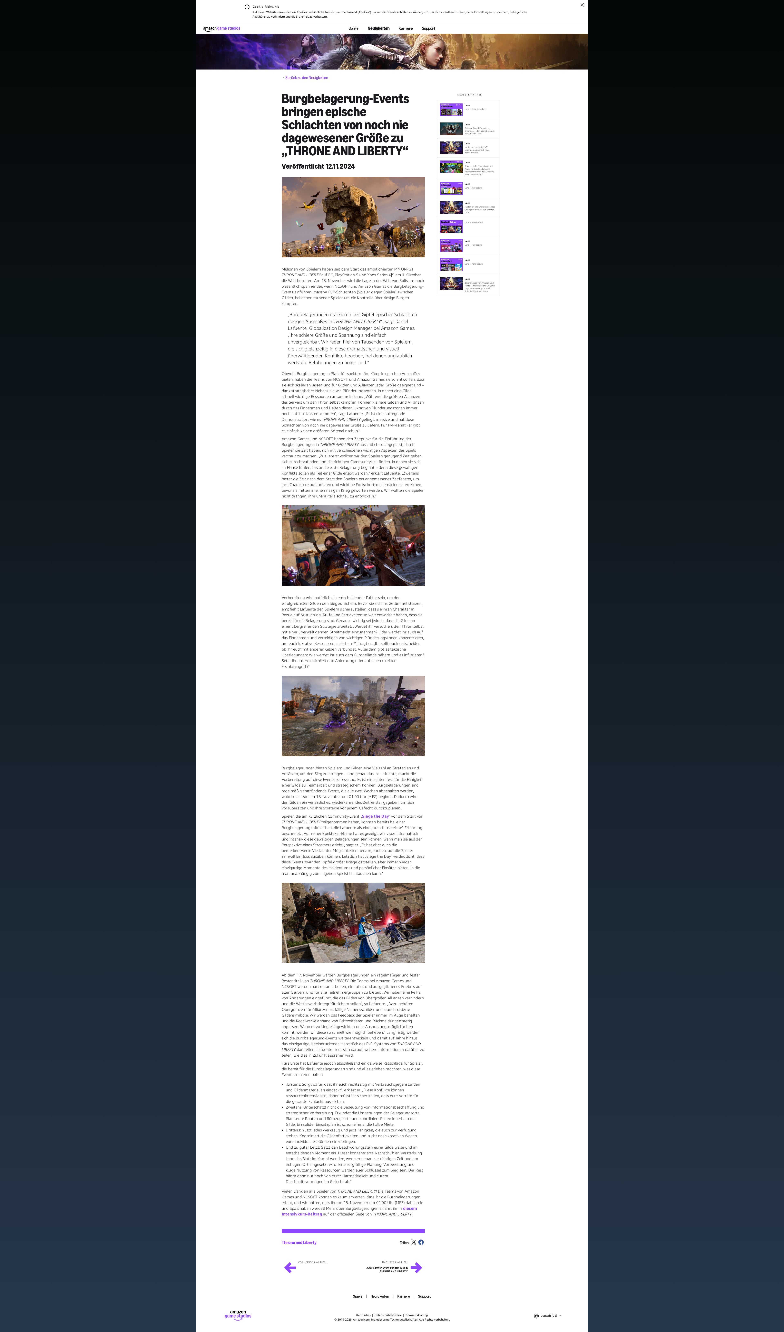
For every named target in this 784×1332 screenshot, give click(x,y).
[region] (469, 194)
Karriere (406, 28)
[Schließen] (582, 5)
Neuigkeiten (379, 28)
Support (428, 28)
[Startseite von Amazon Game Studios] (221, 29)
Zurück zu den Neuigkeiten (306, 78)
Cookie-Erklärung (417, 1315)
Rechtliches (363, 1315)
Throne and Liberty (299, 1242)
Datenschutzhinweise (388, 1315)
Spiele (354, 28)
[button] (353, 217)
